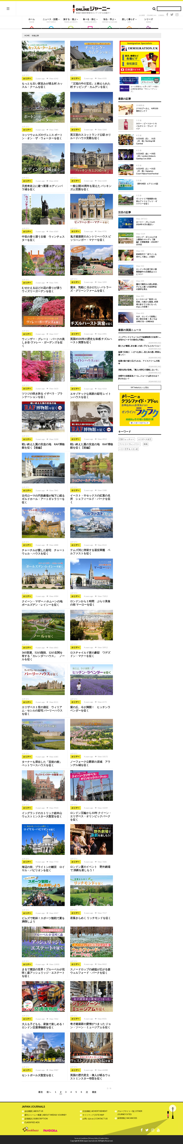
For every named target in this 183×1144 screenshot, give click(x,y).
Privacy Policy (93, 1138)
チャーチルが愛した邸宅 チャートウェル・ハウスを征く (43, 551)
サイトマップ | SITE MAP (93, 1115)
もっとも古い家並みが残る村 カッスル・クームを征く (42, 85)
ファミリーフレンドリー (129, 444)
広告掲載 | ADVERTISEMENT (95, 1111)
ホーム (31, 20)
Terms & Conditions (81, 1138)
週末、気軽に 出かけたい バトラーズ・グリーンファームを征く (90, 289)
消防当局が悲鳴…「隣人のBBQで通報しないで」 (138, 370)
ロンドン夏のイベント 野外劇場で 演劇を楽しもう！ (90, 868)
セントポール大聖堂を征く (38, 1075)
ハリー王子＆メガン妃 (128, 449)
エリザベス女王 (144, 439)
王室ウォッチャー (126, 439)
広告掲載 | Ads (151, 15)
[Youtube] (158, 1131)
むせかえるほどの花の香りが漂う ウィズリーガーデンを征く (42, 289)
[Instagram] (176, 15)
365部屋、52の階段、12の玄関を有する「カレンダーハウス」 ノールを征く (43, 656)
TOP (178, 1129)
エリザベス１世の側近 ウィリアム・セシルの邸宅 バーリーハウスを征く (42, 710)
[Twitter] (171, 15)
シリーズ (148, 20)
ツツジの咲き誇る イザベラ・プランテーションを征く (42, 395)
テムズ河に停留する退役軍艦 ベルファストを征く (90, 551)
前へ (49, 1092)
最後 (94, 1092)
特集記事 (35, 35)
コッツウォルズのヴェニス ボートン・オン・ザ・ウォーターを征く (42, 136)
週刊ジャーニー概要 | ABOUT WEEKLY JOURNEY (45, 1115)
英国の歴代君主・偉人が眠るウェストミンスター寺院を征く (90, 1076)
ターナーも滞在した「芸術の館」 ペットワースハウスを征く (43, 763)
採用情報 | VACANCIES (127, 1118)
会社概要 (142, 15)
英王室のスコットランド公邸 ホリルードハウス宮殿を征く (90, 136)
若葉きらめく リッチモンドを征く (90, 917)
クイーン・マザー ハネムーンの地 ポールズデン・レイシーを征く (43, 603)
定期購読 (161, 15)
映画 (145, 444)
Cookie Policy (104, 1138)
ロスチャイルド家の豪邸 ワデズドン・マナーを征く (90, 654)
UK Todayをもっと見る (140, 387)
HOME (27, 35)
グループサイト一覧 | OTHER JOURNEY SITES (129, 1112)
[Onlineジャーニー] (91, 8)
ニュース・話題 (50, 20)
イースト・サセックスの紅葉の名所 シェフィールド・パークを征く (90, 499)
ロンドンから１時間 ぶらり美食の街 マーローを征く (90, 602)
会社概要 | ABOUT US (34, 1111)
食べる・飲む (89, 20)
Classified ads (32, 1122)
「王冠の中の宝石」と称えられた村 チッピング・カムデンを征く (90, 85)
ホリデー (27, 78)
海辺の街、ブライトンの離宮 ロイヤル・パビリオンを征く (43, 868)
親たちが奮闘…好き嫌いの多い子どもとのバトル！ (139, 346)
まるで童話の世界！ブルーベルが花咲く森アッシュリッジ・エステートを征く (43, 973)
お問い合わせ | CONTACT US (95, 1118)
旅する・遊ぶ (70, 20)
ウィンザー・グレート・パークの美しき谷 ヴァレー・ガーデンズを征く (43, 342)
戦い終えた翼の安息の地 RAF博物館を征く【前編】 (91, 446)
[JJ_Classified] (140, 409)
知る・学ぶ (109, 20)
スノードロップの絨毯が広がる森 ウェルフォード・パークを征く (90, 971)
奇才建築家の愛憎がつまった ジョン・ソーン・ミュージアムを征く (90, 1025)
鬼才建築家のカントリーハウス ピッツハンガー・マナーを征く (90, 238)
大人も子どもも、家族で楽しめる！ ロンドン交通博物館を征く (43, 1025)
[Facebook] (167, 15)
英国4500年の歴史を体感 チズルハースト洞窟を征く (91, 340)
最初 (40, 1092)
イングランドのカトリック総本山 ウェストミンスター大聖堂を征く (43, 814)
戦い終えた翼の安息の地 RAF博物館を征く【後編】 (43, 446)
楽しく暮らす (128, 20)
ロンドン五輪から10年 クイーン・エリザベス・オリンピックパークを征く (90, 816)
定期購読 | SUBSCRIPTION (37, 1118)
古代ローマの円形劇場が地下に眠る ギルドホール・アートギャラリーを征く (44, 499)
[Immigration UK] (140, 57)
